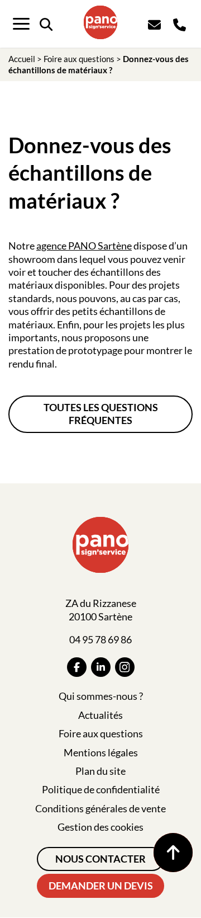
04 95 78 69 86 (100, 639)
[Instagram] (125, 667)
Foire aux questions (79, 59)
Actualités (100, 715)
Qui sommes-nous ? (101, 696)
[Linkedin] (101, 667)
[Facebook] (77, 667)
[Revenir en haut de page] (173, 852)
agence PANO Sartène (84, 245)
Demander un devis (101, 885)
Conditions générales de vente (100, 808)
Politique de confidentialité (101, 789)
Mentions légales (101, 752)
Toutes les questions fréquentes (101, 413)
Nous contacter (100, 859)
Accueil (21, 59)
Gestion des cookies (100, 827)
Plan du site (100, 771)
